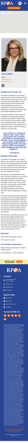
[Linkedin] (12, 315)
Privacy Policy (20, 429)
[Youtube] (15, 315)
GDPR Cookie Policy (12, 431)
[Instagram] (19, 315)
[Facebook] (5, 315)
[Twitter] (8, 315)
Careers (6, 429)
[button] (20, 3)
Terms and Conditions (12, 429)
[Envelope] (2, 85)
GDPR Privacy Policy (10, 430)
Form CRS (18, 431)
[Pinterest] (5, 319)
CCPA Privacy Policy (18, 430)
